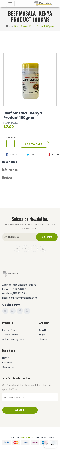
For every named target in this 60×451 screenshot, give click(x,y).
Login (42, 334)
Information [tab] (10, 169)
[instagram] (43, 248)
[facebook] (17, 248)
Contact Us (8, 367)
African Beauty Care (13, 339)
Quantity (10, 137)
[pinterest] (34, 248)
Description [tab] (9, 162)
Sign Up (43, 330)
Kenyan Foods (9, 330)
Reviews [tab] (7, 177)
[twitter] (25, 248)
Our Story (7, 362)
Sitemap (43, 339)
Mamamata (27, 437)
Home (9, 26)
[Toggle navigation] (10, 4)
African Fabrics (10, 334)
